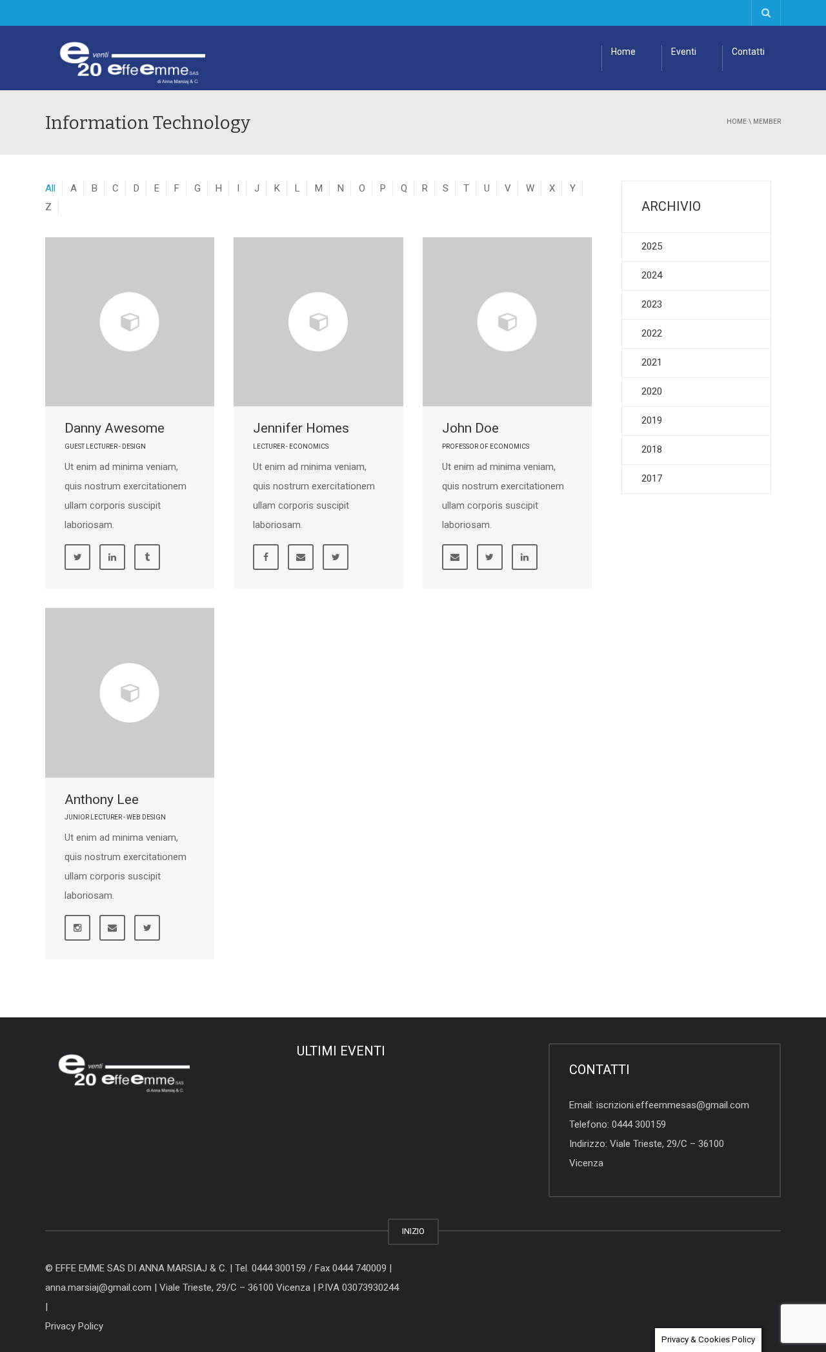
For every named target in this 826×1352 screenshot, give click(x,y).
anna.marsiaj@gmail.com (98, 1287)
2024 (651, 275)
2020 (651, 391)
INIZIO (413, 1231)
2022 (651, 333)
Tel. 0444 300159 (270, 1268)
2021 (651, 362)
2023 (651, 304)
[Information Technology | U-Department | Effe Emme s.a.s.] (125, 58)
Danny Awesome (115, 428)
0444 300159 (639, 1124)
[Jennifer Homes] (318, 321)
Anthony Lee (102, 799)
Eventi (683, 51)
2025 (651, 246)
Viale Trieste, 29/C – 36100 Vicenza (234, 1287)
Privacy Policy (74, 1326)
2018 (651, 449)
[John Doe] (507, 321)
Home (623, 51)
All (50, 188)
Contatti (748, 51)
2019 (651, 420)
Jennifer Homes (301, 428)
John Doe (470, 428)
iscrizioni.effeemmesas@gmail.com (672, 1105)
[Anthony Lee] (129, 692)
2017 (651, 478)
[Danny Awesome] (129, 321)
